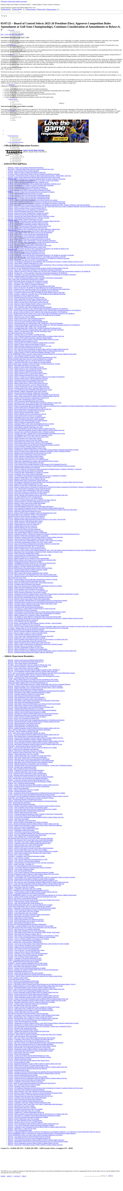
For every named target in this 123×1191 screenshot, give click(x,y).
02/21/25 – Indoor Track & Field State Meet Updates (23, 1029)
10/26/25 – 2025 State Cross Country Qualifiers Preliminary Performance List (30, 841)
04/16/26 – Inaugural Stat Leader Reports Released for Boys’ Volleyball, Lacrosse (31, 216)
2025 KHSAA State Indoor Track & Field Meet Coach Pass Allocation (28, 1013)
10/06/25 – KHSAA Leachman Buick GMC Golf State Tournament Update (29, 331)
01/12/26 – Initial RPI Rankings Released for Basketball (24, 266)
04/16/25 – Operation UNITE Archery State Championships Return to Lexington (31, 424)
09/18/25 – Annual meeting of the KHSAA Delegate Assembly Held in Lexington (31, 342)
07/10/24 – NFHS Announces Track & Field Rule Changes (25, 522)
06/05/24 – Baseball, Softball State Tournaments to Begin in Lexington (28, 535)
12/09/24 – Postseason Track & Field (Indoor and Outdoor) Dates (26, 1080)
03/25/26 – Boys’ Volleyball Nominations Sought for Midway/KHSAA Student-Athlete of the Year (36, 741)
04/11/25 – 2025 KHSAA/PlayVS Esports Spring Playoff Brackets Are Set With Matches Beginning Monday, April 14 (42, 984)
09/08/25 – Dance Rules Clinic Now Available (21, 887)
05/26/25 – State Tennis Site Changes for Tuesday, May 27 (24, 934)
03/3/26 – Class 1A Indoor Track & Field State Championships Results (28, 237)
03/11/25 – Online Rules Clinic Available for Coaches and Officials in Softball (30, 1008)
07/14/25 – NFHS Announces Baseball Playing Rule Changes (25, 375)
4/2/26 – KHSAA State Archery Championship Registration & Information (29, 729)
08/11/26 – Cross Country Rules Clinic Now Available (23, 668)
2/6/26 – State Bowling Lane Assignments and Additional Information (28, 778)
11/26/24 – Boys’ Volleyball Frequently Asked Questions (24, 1085)
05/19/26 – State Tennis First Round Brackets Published (24, 702)
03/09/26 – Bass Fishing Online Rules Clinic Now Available (25, 751)
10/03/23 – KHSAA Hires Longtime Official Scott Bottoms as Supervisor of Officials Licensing (35, 644)
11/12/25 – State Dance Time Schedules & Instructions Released (26, 305)
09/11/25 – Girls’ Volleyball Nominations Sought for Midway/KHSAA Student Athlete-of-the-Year (36, 351)
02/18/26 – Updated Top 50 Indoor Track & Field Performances (26, 770)
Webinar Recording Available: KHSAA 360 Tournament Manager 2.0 (28, 682)
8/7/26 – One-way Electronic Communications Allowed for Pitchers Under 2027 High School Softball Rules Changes (41, 673)
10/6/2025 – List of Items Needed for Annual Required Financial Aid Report (29, 867)
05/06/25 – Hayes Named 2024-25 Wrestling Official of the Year (26, 411)
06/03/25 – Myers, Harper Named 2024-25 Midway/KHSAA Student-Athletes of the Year (33, 396)
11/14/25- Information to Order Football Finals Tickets (23, 295)
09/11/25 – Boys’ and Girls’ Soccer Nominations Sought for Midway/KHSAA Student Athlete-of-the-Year (38, 349)
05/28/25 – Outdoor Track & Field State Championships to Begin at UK (28, 398)
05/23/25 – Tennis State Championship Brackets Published (24, 940)
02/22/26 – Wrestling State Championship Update (22, 767)
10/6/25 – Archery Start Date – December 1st (21, 864)
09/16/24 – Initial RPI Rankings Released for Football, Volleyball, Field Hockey (30, 506)
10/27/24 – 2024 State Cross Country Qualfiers (21, 1106)
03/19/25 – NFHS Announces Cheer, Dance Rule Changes (24, 438)
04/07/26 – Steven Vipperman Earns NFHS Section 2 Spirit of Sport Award (29, 226)
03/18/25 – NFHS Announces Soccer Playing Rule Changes (25, 440)
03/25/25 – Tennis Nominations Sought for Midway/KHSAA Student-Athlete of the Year (33, 997)
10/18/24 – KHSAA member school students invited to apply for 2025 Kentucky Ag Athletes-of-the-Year (38, 495)
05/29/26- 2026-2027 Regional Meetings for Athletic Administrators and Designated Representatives (36, 691)
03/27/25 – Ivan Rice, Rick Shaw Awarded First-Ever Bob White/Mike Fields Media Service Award (36, 433)
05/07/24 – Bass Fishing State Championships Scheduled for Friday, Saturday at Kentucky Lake (35, 552)
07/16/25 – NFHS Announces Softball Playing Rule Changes (25, 372)
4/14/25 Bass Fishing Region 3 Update (19, 979)
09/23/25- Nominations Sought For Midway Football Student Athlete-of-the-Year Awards (33, 339)
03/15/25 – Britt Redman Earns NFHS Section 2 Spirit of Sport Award (28, 441)
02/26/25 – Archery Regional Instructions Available (22, 1021)
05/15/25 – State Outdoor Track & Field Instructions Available (25, 955)
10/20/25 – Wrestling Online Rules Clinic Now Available (24, 846)
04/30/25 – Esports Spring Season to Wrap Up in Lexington (25, 415)
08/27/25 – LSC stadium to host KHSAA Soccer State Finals (25, 355)
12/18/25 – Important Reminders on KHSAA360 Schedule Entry (26, 811)
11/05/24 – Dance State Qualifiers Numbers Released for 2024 (25, 1101)
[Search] (20, 12)
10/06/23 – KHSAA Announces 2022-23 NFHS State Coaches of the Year (29, 642)
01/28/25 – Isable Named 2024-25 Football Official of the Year (26, 462)
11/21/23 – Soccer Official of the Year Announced (22, 621)
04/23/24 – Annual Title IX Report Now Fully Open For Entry (25, 973)
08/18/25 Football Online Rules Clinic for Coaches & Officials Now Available (30, 359)
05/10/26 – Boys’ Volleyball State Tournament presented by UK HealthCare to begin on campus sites (36, 203)
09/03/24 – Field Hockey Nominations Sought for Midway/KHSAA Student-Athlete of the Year (35, 1145)
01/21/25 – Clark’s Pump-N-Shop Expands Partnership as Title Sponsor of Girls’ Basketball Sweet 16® (37, 464)
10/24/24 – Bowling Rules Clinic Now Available (22, 1107)
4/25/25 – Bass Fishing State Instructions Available (22, 966)
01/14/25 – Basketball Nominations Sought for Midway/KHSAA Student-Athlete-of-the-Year (34, 1063)
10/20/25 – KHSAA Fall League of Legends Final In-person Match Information (30, 848)
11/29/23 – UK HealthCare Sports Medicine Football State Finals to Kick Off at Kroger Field (34, 616)
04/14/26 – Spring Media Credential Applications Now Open (25, 219)
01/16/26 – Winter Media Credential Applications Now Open (25, 263)
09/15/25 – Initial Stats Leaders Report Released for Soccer (25, 347)
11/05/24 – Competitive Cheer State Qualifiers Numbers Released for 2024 (29, 1102)
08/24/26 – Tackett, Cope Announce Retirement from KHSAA (26, 167)
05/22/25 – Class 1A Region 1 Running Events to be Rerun (25, 945)
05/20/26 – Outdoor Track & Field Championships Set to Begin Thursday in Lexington (32, 200)
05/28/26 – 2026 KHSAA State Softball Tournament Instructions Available (29, 692)
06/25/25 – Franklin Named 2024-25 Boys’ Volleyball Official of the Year (29, 388)
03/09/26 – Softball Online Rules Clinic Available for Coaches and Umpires (29, 755)
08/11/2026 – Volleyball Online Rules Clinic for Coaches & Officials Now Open (31, 169)
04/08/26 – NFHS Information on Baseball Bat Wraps (23, 726)
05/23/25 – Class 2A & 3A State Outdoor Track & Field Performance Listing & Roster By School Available (38, 943)
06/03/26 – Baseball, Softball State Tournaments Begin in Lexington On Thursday (31, 192)
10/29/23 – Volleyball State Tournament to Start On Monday (25, 634)
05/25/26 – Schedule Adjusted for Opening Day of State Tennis (26, 694)
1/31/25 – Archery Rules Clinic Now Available (21, 1052)
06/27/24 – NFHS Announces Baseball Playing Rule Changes (25, 531)
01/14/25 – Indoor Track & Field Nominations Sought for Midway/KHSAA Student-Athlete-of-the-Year (37, 1067)
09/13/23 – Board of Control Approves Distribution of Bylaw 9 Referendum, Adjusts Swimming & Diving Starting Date (42, 650)
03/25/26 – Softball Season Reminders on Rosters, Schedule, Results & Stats (29, 739)
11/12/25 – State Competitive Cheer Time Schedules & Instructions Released (29, 307)
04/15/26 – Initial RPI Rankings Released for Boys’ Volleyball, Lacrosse (28, 218)
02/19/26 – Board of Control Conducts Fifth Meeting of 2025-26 (26, 252)
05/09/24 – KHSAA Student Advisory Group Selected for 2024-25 (27, 548)
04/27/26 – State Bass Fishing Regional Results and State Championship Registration (32, 710)
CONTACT (17, 1176)
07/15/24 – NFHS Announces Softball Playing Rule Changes (25, 521)
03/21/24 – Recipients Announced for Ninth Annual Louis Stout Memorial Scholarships (33, 576)
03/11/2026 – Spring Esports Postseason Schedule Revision (25, 746)
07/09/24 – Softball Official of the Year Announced (22, 526)
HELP (24, 1176)
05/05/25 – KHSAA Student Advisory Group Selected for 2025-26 (27, 414)
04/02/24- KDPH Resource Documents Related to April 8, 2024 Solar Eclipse (30, 568)
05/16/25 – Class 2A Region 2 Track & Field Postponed (24, 952)
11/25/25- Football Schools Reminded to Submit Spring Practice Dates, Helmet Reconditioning (35, 825)
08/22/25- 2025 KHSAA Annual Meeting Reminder (23, 898)
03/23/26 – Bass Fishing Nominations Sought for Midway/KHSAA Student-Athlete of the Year (35, 744)
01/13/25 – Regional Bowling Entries (18, 1070)
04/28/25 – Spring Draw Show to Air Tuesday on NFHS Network (27, 417)
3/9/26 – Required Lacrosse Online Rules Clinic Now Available (26, 752)
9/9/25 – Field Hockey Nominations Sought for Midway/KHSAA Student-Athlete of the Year (34, 885)
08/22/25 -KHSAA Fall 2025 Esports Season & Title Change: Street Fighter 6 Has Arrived (33, 900)
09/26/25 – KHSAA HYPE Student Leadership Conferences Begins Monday (30, 338)
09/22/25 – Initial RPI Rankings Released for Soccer (23, 341)
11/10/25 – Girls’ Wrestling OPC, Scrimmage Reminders (24, 836)
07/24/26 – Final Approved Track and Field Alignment (23, 171)
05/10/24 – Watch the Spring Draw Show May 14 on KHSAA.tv (26, 547)
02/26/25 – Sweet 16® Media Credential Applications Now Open (26, 446)
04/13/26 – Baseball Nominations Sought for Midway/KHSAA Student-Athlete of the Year (34, 221)
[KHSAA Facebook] (30, 9)
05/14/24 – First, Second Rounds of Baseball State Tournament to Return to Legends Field (33, 543)
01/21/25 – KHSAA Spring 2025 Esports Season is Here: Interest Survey (29, 1060)
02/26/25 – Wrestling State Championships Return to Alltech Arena (27, 448)
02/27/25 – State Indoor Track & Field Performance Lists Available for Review (30, 1020)
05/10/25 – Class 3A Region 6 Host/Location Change (23, 956)
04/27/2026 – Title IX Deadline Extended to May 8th (23, 731)
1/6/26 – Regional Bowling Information (19, 802)
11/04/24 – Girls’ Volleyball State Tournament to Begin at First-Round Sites (29, 488)
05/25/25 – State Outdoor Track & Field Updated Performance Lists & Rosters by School (33, 935)
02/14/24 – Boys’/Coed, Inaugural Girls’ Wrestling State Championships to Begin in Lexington (35, 586)
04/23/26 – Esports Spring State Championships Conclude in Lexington (28, 213)
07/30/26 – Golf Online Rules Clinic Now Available (23, 678)
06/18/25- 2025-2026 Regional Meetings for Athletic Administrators (27, 924)
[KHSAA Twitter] (41, 9)
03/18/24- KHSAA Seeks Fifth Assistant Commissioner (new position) (28, 573)
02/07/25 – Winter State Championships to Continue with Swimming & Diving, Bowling (33, 461)
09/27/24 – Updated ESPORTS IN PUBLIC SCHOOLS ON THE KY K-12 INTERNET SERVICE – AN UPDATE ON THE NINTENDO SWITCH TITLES (54, 1132)
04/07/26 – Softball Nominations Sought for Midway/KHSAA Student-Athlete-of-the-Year (34, 728)
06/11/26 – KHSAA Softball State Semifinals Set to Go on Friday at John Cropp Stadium (33, 180)
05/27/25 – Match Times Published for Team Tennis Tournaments (26, 931)
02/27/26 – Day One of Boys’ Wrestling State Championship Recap (27, 244)
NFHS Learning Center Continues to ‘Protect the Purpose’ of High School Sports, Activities (34, 364)
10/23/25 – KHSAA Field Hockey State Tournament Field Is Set (26, 318)
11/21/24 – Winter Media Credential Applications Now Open (25, 483)
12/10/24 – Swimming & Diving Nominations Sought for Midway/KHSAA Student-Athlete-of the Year (37, 1078)
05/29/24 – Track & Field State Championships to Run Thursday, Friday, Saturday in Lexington (35, 540)
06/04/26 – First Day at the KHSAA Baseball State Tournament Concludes (29, 190)
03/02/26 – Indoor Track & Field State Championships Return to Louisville (29, 239)
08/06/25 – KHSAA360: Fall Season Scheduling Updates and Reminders (29, 914)
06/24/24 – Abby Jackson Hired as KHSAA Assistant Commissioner (27, 532)
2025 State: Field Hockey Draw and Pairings (20, 333)
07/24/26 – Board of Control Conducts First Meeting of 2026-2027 (27, 172)
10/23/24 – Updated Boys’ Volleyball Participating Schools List (26, 1112)
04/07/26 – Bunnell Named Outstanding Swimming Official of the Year (28, 224)
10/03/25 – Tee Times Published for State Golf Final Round (25, 866)
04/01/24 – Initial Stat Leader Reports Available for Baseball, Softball (27, 569)
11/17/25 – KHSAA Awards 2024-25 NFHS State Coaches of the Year (28, 302)
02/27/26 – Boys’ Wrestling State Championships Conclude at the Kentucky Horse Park (33, 242)
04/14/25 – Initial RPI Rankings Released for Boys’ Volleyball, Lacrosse (28, 425)
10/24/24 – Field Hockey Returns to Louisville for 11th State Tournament (29, 492)
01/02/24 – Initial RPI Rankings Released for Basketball (24, 605)
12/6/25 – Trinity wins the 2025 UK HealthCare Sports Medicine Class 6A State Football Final (35, 287)
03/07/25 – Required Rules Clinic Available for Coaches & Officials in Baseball (30, 1010)
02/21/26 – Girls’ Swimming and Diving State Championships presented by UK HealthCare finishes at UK (38, 248)
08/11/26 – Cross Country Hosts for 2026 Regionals (22, 663)
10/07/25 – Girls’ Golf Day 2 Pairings (18, 858)
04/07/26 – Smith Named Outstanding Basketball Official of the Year (27, 227)
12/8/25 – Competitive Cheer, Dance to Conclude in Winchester (26, 284)
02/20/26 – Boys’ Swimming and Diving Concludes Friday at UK (26, 250)
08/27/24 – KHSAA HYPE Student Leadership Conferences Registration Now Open (32, 513)
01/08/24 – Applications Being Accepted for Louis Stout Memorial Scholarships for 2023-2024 (35, 602)
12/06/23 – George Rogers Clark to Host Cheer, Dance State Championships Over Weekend (34, 613)
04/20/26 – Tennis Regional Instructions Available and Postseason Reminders (30, 715)
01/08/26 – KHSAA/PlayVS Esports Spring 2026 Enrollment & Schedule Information (32, 801)
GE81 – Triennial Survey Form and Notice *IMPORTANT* (25, 942)
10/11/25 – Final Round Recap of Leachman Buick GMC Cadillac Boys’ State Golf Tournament (35, 323)
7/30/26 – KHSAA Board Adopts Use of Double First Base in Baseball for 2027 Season (33, 679)
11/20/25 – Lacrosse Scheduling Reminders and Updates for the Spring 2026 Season (32, 833)
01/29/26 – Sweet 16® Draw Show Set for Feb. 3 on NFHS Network (28, 260)
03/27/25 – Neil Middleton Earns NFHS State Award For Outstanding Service (30, 435)
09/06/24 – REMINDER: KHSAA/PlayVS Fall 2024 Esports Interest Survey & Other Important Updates (38, 1141)
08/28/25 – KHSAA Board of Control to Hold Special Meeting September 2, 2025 (31, 352)
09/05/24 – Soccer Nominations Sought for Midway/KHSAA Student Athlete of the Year (33, 1143)
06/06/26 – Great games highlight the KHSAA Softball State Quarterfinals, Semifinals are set (34, 184)
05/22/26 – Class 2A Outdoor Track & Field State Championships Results (29, 197)
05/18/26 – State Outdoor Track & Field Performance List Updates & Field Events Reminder (34, 704)
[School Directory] (6, 9)
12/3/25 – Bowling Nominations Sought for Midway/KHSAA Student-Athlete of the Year (33, 824)
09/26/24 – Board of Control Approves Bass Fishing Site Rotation (26, 503)
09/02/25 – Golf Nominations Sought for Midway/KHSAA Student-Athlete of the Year (32, 892)
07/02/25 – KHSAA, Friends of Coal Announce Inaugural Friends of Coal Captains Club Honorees (36, 376)
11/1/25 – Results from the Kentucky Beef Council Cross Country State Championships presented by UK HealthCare (41, 313)
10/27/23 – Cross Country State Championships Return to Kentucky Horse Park (30, 636)
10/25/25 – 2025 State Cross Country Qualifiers (21, 316)
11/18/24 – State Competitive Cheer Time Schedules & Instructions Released (29, 1091)
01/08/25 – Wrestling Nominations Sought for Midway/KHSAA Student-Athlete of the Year (34, 1073)
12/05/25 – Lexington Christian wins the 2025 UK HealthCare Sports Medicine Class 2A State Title (36, 292)
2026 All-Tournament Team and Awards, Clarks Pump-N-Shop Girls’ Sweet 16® (31, 231)
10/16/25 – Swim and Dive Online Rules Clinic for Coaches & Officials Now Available (33, 851)
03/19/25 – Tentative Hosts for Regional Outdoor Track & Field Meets (28, 1003)
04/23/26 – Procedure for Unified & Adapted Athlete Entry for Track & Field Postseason (33, 713)
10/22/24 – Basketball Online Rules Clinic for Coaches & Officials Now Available (31, 1002)
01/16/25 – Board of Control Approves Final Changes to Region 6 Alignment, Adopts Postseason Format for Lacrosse (41, 466)
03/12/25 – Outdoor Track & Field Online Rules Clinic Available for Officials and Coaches (34, 1007)
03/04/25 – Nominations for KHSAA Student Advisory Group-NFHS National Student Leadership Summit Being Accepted (43, 449)
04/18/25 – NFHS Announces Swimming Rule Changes (24, 422)
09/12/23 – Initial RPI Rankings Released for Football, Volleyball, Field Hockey (30, 652)
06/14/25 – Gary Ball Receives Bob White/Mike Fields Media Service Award (30, 389)
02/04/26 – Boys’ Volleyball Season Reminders (21, 783)
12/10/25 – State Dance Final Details (18, 819)
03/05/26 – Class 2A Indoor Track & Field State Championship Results (28, 234)
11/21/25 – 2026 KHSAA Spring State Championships (23, 832)
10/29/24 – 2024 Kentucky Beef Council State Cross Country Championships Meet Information (35, 1104)
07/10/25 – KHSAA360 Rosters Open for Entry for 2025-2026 (26, 921)
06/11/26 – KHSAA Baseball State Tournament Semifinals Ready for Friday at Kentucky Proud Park (36, 179)
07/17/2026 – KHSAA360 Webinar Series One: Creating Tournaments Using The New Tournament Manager (39, 684)
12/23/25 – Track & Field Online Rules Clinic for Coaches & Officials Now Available (32, 809)
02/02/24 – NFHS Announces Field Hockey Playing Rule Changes (27, 592)
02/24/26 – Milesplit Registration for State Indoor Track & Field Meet (27, 764)
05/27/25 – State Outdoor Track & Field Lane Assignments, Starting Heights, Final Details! (34, 932)
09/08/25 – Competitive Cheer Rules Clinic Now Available (24, 888)
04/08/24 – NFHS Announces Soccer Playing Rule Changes (25, 561)
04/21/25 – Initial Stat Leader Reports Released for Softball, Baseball (27, 420)
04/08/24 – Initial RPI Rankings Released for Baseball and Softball (27, 565)
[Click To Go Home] (14, 1)
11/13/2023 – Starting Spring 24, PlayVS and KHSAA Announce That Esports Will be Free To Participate (38, 628)
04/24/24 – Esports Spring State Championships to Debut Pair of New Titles (29, 555)
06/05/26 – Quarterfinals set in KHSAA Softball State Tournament (27, 187)
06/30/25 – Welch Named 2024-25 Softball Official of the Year (26, 381)
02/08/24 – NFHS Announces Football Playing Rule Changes (25, 587)
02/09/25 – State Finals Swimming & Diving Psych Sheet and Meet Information (30, 1044)
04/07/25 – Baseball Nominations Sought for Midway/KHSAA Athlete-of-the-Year (31, 428)
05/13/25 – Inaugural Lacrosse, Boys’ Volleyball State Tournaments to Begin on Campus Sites (34, 402)
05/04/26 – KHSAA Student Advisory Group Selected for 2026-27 (27, 208)
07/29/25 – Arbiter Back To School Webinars (21, 918)
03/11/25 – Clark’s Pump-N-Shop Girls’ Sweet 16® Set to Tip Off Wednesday (30, 443)
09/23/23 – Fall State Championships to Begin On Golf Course (26, 647)
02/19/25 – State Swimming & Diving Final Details (22, 1036)
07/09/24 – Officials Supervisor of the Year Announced (23, 524)
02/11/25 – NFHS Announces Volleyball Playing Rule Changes (26, 458)
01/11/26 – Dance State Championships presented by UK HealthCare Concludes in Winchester (35, 269)
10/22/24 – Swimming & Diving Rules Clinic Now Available (25, 1109)
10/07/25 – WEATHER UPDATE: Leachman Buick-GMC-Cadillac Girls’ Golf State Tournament (36, 329)
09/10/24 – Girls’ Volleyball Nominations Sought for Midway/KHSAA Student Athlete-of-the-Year (36, 508)
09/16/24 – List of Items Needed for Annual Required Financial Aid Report (29, 1136)
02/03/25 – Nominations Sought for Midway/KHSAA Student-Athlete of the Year (31, 1049)
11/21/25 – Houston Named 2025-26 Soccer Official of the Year (26, 297)
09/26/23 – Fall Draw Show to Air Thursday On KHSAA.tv (25, 646)
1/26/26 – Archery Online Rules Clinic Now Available (23, 789)
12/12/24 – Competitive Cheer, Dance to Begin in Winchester (25, 474)
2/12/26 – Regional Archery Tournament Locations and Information (27, 773)
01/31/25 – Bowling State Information (19, 1054)
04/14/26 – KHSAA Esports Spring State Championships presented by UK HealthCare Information (36, 720)
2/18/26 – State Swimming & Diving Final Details (22, 768)
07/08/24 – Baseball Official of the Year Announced (22, 527)
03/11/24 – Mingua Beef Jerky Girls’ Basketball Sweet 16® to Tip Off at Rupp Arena (32, 574)
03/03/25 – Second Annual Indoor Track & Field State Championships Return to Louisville (34, 445)
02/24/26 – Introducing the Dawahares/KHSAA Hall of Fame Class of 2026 (29, 245)
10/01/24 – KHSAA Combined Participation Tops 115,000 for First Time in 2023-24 (32, 500)
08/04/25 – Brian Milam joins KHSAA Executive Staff (23, 365)
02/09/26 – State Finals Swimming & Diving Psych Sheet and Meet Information (30, 776)
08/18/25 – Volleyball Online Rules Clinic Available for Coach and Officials (29, 362)
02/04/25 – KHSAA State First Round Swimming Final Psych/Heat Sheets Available (32, 1046)
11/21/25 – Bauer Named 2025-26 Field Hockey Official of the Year (27, 299)
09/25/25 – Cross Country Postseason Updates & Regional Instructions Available (31, 872)
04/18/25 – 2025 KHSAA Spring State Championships (23, 948)
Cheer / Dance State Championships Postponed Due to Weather (26, 279)
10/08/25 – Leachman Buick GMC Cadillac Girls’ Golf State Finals (27, 326)
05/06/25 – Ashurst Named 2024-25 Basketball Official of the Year (27, 407)
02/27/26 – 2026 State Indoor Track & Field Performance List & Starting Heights (31, 760)
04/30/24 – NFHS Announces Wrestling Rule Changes (23, 553)
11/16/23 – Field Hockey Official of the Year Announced (24, 625)
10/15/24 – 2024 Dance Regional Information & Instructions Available (28, 1117)
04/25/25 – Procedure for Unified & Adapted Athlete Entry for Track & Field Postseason (33, 969)
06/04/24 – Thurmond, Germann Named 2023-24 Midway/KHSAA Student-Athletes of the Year (35, 537)
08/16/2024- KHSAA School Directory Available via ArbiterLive (26, 516)
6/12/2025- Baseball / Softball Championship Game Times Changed (27, 391)
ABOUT (9, 1176)
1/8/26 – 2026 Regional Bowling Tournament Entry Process (25, 799)
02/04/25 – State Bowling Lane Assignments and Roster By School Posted (29, 1047)
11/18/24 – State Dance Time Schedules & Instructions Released (26, 1089)
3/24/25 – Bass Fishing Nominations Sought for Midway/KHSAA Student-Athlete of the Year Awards (37, 1000)
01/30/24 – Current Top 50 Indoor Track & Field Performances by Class (28, 1055)
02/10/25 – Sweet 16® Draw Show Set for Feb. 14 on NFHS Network (28, 459)
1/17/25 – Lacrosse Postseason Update (19, 1062)
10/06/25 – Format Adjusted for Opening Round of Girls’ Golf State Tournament (31, 862)
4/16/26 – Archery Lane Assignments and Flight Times (23, 718)
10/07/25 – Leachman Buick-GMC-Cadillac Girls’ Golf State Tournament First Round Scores (34, 328)
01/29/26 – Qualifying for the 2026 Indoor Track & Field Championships (28, 786)
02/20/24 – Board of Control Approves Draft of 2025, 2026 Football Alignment (30, 582)
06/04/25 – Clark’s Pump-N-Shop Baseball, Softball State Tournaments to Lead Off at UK (33, 394)
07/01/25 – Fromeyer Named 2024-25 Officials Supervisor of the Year (28, 378)
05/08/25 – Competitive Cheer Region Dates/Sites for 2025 (25, 958)
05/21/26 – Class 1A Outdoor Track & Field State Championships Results (29, 198)
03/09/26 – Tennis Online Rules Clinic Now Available (23, 754)
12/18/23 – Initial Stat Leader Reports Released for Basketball (25, 607)
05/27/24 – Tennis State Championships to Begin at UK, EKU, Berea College (30, 542)
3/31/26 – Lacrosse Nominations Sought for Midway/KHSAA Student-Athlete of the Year (33, 734)
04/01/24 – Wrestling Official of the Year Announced (23, 571)
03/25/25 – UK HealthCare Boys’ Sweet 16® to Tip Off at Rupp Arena (28, 436)
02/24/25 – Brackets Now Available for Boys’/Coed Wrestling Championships (30, 1025)
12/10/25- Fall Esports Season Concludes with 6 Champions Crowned (28, 281)
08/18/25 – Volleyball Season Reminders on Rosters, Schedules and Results (29, 909)
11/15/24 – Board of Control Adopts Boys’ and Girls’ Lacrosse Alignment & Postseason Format (35, 1093)
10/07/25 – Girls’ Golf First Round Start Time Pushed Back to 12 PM (27, 859)
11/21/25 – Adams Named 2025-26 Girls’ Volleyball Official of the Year (28, 300)
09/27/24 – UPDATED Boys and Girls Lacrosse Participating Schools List (29, 1138)
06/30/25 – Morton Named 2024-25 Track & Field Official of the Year (28, 383)
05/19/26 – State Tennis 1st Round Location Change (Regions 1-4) (27, 699)
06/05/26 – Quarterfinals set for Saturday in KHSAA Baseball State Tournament (30, 185)
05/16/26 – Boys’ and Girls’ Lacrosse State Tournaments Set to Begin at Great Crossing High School (36, 201)
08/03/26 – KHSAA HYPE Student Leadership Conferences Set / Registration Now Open (33, 676)
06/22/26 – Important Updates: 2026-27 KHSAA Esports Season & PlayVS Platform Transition (35, 686)
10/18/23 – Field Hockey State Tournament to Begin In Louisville (26, 638)
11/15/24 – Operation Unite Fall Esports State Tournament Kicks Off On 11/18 (30, 1096)
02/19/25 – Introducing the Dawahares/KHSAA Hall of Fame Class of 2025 (29, 453)
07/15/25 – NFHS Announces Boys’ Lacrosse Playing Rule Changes (27, 373)
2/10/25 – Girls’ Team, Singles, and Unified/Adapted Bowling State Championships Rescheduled (35, 1042)
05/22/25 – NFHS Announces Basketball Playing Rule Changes (26, 401)
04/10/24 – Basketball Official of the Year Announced (23, 556)
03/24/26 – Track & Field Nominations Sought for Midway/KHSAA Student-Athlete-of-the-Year (35, 738)
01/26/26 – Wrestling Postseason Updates (19, 791)
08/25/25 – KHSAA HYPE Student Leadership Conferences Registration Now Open (32, 357)
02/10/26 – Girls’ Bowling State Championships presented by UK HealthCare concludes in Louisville (37, 257)
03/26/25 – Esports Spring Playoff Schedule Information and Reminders (28, 994)
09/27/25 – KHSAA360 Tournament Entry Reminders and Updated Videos (29, 853)
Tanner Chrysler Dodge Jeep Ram (33, 150)
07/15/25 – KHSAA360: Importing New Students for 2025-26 (25, 919)
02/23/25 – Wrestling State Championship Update (22, 1028)
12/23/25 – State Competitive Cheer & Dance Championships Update (27, 807)
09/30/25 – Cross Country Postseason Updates (21, 869)
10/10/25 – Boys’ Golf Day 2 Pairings (19, 854)
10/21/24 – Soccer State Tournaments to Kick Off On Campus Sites (27, 493)
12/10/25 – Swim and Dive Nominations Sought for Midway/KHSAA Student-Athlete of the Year (36, 817)
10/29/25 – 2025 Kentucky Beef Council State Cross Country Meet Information (30, 840)
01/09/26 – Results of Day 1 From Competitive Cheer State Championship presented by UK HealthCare (37, 273)
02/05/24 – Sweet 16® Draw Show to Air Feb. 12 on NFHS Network (28, 590)
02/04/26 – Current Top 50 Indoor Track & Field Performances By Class (28, 780)
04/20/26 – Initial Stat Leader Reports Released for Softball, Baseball (27, 214)
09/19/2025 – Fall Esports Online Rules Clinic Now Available (25, 875)
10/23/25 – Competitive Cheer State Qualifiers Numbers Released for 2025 (29, 843)
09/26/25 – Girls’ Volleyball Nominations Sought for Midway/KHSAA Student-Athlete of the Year (36, 336)
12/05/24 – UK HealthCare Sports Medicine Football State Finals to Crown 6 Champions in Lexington (37, 475)
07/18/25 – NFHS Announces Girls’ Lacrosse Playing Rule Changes (27, 368)
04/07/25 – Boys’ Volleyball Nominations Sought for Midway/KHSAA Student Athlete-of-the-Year (36, 430)
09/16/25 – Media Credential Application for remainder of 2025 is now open (29, 346)
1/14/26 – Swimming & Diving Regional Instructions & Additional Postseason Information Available (36, 793)
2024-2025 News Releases (16, 34)
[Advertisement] (33, 1155)
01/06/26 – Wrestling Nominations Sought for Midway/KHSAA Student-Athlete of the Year (34, 806)
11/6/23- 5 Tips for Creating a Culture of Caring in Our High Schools (27, 633)
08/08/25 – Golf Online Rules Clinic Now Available (23, 913)
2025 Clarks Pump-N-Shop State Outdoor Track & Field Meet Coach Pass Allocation (32, 927)
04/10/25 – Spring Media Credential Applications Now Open (25, 427)
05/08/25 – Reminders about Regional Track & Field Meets (25, 960)
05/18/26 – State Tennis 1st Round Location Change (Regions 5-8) (27, 705)
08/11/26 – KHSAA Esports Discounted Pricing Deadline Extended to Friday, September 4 (34, 669)
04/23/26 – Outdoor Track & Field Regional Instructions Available (27, 712)
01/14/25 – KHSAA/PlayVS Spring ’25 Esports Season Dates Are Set (28, 1065)
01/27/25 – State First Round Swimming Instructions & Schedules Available (29, 1057)
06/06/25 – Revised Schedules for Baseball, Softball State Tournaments (28, 393)
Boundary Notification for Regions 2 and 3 (20, 971)
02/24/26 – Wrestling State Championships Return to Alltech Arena (27, 247)
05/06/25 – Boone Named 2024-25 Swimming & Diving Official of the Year (29, 409)
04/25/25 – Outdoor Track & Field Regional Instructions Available (27, 968)
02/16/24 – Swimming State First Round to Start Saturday (24, 584)
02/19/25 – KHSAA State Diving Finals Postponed (22, 1033)
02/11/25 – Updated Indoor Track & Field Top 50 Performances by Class (28, 1041)
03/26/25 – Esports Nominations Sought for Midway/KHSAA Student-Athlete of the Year (33, 995)
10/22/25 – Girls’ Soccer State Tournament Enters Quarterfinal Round (28, 321)
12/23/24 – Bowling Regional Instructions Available (22, 1075)
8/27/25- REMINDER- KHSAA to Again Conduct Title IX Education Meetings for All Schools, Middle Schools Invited (42, 354)
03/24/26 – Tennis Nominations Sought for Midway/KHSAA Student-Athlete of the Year (33, 742)
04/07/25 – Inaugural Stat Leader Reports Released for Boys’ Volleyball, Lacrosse (31, 432)
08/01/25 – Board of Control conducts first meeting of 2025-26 (26, 367)
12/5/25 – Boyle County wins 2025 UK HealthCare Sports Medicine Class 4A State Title (33, 291)
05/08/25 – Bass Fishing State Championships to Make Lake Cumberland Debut (31, 404)
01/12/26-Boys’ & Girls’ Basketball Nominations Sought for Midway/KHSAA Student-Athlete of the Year (38, 268)
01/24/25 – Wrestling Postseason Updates (19, 1059)
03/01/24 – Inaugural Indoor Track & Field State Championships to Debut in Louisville (32, 579)
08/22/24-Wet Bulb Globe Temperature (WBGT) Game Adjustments (27, 514)
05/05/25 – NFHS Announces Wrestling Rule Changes (23, 412)
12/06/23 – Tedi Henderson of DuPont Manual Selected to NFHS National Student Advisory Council (37, 612)
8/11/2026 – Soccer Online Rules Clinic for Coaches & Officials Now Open (29, 665)
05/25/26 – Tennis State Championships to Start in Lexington (25, 193)
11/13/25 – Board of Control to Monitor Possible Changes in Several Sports (29, 304)
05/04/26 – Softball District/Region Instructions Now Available (26, 708)
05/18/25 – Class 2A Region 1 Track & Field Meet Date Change (26, 950)
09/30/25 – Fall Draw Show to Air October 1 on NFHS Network (26, 334)
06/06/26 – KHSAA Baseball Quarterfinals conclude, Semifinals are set (28, 182)
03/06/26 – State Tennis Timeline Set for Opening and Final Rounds (27, 757)
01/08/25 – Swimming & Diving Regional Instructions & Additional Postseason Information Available (37, 1072)
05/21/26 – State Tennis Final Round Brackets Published (24, 695)
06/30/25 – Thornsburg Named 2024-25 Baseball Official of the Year (27, 380)
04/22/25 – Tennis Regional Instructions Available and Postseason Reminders (30, 974)
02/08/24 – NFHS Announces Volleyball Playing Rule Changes (26, 589)
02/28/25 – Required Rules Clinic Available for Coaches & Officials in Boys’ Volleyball (33, 1018)
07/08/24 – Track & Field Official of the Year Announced (24, 529)
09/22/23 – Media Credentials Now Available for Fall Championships (27, 649)
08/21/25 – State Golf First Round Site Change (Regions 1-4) (25, 903)
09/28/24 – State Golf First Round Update (20, 1130)
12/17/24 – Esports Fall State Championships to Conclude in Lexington (28, 472)
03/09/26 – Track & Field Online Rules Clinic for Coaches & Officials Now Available (32, 747)
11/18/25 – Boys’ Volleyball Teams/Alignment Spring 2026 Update (27, 835)
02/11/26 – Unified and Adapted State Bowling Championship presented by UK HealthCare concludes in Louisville (41, 255)
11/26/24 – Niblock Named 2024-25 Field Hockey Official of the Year (28, 480)
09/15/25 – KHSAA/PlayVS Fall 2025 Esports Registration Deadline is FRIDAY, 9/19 (32, 880)
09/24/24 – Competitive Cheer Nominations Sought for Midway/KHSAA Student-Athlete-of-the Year (37, 1127)
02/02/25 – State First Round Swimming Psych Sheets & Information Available (30, 1050)
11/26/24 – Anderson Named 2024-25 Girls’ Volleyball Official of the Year (29, 477)
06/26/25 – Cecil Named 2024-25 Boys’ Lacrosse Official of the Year (27, 385)
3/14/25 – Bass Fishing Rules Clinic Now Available (22, 1005)
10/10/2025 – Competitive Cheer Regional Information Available (26, 856)
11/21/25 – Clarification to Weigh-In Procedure (21, 830)
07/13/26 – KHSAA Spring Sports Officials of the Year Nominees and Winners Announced (34, 174)
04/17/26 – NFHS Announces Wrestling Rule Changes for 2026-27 (27, 717)
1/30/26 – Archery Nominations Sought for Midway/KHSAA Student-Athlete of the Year (33, 785)
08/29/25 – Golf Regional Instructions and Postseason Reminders (26, 893)
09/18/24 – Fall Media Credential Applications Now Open (24, 505)
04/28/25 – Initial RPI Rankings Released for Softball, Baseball (26, 419)
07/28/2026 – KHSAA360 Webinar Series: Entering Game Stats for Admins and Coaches (33, 681)
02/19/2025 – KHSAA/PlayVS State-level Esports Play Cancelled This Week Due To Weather (35, 1034)
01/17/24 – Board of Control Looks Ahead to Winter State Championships (29, 599)
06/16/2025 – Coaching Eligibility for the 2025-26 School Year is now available (30, 926)
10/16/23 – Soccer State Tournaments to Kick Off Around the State (27, 641)
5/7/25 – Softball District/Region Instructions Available (23, 961)
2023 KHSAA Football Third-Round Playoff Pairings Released (26, 629)
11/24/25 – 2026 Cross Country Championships (21, 827)
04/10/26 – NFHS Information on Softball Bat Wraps (23, 725)
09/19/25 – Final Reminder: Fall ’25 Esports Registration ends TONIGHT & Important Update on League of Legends (41, 877)
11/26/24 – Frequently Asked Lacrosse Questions (22, 1086)
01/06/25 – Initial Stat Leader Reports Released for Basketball (25, 471)
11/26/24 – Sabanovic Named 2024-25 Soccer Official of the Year (26, 479)
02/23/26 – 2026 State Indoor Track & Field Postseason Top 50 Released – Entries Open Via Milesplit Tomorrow (40, 765)
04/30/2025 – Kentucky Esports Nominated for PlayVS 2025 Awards (27, 963)
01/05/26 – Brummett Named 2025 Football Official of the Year (26, 276)
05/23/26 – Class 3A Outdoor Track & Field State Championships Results (29, 195)
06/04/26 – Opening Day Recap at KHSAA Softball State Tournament (28, 188)
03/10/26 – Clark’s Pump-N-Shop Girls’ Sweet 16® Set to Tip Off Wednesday (30, 232)
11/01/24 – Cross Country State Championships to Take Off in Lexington (29, 490)
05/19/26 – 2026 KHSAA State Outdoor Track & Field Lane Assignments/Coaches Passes (33, 700)
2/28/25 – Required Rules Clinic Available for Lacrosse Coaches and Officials (30, 1016)
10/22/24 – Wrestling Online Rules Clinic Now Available (24, 1110)
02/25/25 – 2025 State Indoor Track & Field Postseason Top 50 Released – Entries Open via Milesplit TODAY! (40, 1026)
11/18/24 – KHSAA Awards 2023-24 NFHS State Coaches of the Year (28, 485)
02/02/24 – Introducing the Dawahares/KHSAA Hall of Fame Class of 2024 (29, 595)
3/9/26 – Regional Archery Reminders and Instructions (23, 749)
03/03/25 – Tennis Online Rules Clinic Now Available (23, 1012)
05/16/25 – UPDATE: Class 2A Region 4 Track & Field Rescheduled (27, 953)
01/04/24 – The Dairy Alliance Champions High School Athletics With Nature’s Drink (32, 603)
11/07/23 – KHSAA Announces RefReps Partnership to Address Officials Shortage (31, 631)
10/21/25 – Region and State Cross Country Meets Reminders (25, 845)
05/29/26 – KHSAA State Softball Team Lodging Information (25, 689)
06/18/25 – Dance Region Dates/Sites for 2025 (21, 922)
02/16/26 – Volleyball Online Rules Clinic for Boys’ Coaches (25, 772)
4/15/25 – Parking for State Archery (18, 978)
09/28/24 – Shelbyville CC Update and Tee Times (22, 1128)
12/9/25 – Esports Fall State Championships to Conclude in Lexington (28, 282)
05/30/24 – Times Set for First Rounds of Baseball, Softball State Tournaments (30, 539)
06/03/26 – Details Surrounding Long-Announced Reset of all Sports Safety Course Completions (35, 687)
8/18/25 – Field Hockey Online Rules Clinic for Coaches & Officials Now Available (32, 908)
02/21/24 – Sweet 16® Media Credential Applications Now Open (26, 581)
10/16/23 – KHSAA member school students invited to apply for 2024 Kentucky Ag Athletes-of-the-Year (38, 639)
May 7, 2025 (4, 34)
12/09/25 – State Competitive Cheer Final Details (22, 820)
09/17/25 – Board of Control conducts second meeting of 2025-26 (26, 344)
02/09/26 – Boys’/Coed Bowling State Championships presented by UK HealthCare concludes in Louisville (38, 258)
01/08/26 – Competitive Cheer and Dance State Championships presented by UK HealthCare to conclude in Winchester (42, 274)
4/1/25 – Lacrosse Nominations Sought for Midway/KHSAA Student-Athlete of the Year (33, 992)
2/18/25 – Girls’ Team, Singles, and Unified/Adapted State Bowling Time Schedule (31, 1038)
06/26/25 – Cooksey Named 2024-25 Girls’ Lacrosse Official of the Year (28, 386)
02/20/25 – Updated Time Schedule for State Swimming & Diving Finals (28, 1031)
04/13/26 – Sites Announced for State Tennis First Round (24, 723)
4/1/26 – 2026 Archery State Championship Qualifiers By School (26, 733)
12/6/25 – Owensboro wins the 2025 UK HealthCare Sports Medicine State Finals (31, 286)
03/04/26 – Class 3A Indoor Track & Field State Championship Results (28, 235)
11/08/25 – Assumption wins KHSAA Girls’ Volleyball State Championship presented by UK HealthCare (38, 308)
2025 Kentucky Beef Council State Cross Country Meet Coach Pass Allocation (30, 838)
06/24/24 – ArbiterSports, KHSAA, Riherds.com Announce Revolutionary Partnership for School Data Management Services (43, 534)
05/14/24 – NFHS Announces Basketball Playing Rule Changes (26, 545)
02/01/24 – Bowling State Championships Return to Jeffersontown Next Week (30, 597)
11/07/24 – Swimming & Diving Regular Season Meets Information (27, 1097)
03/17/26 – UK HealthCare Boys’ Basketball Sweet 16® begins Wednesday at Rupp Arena (34, 229)
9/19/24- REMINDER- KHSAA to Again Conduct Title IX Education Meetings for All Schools (35, 1135)
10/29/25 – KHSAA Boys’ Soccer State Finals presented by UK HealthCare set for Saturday (34, 315)
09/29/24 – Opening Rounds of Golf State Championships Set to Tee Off (28, 501)
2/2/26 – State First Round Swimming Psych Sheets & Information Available (29, 781)
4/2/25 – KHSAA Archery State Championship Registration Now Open (28, 990)
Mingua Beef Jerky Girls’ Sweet (17, 578)
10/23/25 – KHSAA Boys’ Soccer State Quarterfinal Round (25, 320)
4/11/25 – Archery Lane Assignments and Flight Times (23, 981)
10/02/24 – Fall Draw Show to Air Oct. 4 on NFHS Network (25, 498)
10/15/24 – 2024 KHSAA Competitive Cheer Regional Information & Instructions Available (34, 1115)
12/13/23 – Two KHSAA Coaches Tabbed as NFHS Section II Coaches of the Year (31, 608)
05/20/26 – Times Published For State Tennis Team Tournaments (26, 697)
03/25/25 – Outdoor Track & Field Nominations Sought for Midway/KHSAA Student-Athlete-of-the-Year (38, 999)
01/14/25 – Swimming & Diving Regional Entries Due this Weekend (27, 1068)
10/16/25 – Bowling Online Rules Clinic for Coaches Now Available (27, 849)
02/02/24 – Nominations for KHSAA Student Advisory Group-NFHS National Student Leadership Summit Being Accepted (43, 594)
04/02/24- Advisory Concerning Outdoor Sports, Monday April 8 (26, 566)
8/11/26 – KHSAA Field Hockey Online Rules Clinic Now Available (27, 666)
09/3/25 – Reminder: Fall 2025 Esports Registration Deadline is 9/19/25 (28, 890)
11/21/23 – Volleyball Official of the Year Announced (23, 620)
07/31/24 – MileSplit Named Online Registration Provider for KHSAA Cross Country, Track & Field (36, 519)
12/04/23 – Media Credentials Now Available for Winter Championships (28, 615)
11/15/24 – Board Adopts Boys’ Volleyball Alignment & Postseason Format (29, 1094)
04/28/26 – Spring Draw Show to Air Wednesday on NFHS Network (27, 209)
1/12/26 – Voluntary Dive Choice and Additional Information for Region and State (31, 794)
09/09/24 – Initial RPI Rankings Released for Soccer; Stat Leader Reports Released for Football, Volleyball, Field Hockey (42, 509)
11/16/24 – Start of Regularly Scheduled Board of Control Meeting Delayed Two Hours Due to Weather (37, 600)
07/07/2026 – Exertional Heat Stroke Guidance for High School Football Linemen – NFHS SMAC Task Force (39, 175)
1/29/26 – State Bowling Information (18, 788)
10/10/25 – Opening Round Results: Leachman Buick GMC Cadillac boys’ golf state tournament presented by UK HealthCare (44, 325)
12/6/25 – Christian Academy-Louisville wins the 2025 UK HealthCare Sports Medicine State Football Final (39, 289)
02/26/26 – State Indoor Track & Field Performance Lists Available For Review (30, 762)
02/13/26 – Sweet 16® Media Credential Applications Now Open (26, 253)
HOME (3, 1176)
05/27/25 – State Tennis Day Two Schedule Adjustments (24, 929)
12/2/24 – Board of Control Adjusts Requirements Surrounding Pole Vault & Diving (32, 1083)
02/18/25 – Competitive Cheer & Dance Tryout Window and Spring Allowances (31, 1039)
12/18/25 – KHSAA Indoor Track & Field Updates (22, 812)
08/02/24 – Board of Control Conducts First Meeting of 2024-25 (26, 518)
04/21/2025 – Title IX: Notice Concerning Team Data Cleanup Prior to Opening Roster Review (35, 976)
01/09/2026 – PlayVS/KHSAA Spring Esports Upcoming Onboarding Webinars (31, 798)
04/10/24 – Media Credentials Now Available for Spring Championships (28, 558)
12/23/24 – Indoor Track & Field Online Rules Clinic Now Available (27, 1076)
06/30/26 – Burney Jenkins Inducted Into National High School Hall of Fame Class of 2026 (34, 177)
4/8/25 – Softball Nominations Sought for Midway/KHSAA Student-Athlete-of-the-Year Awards (35, 986)
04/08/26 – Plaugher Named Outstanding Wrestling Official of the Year (28, 222)
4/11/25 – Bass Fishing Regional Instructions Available (23, 982)
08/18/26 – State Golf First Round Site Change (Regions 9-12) (25, 661)
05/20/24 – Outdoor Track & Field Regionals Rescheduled (24, 947)
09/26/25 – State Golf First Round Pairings (20, 871)
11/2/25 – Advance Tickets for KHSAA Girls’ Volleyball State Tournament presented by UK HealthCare (37, 312)
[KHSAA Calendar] (17, 9)
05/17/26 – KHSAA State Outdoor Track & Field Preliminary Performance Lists (31, 707)
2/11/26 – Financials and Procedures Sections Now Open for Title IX (27, 775)
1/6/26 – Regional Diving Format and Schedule (21, 804)
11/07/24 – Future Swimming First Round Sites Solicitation (25, 1099)
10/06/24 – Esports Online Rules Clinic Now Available (23, 1119)
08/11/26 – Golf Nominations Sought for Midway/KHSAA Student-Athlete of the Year (32, 671)
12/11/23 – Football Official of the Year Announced (22, 610)
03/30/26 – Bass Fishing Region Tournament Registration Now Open (27, 736)
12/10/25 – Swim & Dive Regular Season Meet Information (25, 815)
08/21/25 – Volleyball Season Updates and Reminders (23, 901)
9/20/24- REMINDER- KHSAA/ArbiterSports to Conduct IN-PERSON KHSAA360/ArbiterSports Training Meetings (42, 1133)
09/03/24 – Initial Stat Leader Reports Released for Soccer (24, 511)
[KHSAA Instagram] (51, 9)
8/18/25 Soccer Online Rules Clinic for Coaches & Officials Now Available (29, 360)
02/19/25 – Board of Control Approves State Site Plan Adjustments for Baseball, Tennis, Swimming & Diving (39, 451)
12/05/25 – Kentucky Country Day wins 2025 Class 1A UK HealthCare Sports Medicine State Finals (37, 294)
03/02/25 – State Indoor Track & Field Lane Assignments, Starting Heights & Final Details (33, 1015)
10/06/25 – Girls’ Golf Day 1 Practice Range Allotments (24, 861)
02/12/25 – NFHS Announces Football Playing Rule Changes (25, 456)
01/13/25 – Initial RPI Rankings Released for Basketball (24, 467)
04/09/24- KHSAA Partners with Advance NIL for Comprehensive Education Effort (32, 560)
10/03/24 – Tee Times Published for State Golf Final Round (25, 496)
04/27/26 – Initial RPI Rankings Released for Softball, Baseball (26, 211)
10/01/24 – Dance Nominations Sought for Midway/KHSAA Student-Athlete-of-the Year (33, 1123)
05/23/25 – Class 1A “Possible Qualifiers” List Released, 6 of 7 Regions (28, 939)
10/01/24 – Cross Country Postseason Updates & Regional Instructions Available (31, 1125)
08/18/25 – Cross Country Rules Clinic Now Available (23, 911)
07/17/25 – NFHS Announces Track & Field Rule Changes (25, 370)
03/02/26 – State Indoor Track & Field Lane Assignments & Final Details (28, 759)
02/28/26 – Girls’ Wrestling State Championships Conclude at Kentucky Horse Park (32, 240)
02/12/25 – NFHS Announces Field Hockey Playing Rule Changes (27, 454)
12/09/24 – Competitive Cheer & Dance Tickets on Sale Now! (25, 1081)
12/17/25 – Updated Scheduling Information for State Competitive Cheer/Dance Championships (35, 278)
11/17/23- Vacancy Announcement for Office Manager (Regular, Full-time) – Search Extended (35, 623)
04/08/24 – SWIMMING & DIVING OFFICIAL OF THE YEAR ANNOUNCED (32, 563)
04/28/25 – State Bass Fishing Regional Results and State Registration (28, 965)
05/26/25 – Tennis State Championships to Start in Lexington (25, 399)
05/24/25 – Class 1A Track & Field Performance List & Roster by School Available (31, 937)
